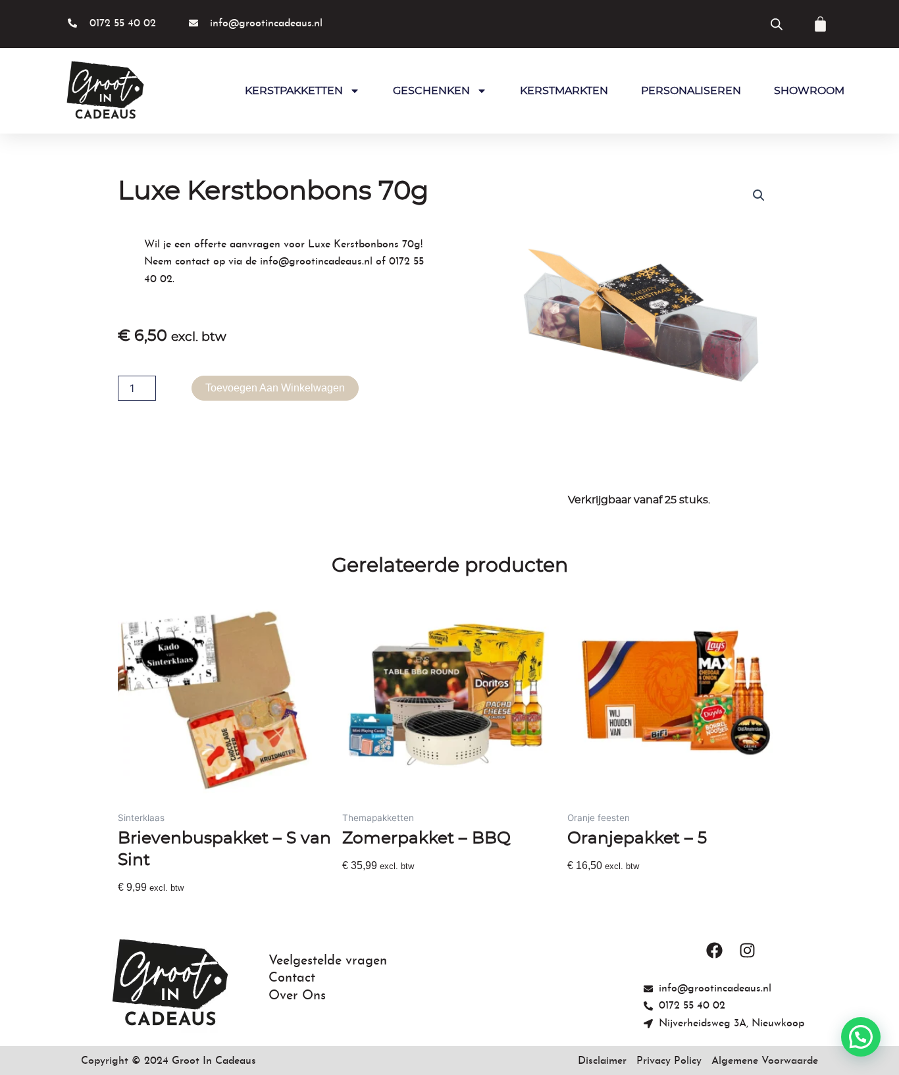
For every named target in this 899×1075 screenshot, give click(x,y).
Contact (292, 978)
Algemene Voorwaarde (764, 1061)
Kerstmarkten (564, 91)
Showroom (809, 91)
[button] (759, 195)
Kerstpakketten (294, 91)
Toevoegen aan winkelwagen (275, 387)
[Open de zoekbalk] (776, 24)
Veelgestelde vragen (328, 961)
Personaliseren (691, 91)
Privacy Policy (669, 1061)
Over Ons (297, 996)
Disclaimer (602, 1061)
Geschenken (431, 91)
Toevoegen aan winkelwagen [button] (188, 910)
